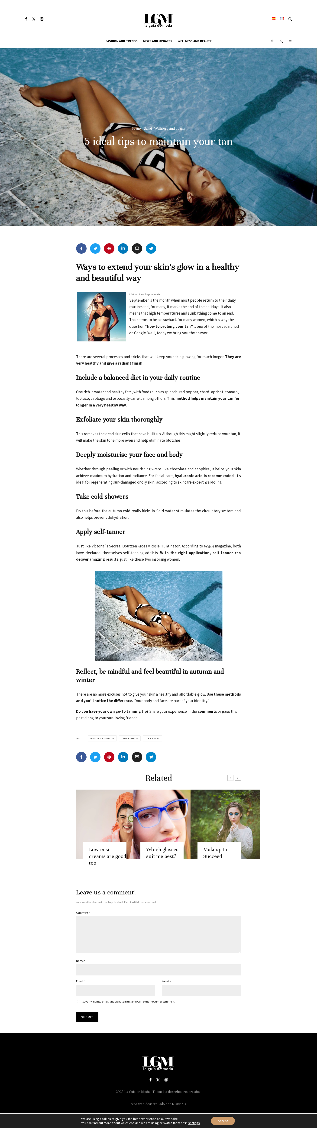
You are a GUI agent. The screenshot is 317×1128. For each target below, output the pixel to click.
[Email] (137, 248)
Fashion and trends (122, 41)
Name (80, 960)
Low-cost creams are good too (107, 856)
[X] (33, 19)
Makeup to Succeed (215, 852)
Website (166, 981)
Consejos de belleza (102, 738)
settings (194, 1123)
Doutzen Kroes (134, 546)
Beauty (137, 128)
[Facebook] (26, 19)
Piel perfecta (130, 738)
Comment (83, 912)
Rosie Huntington (165, 546)
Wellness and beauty (195, 41)
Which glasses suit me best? (162, 852)
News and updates (157, 41)
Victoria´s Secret (106, 546)
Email (80, 981)
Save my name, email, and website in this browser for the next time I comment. (128, 1001)
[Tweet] (95, 248)
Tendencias (153, 738)
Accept (223, 1121)
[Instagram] (42, 19)
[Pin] (109, 248)
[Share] (81, 248)
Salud (148, 128)
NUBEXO (179, 1104)
